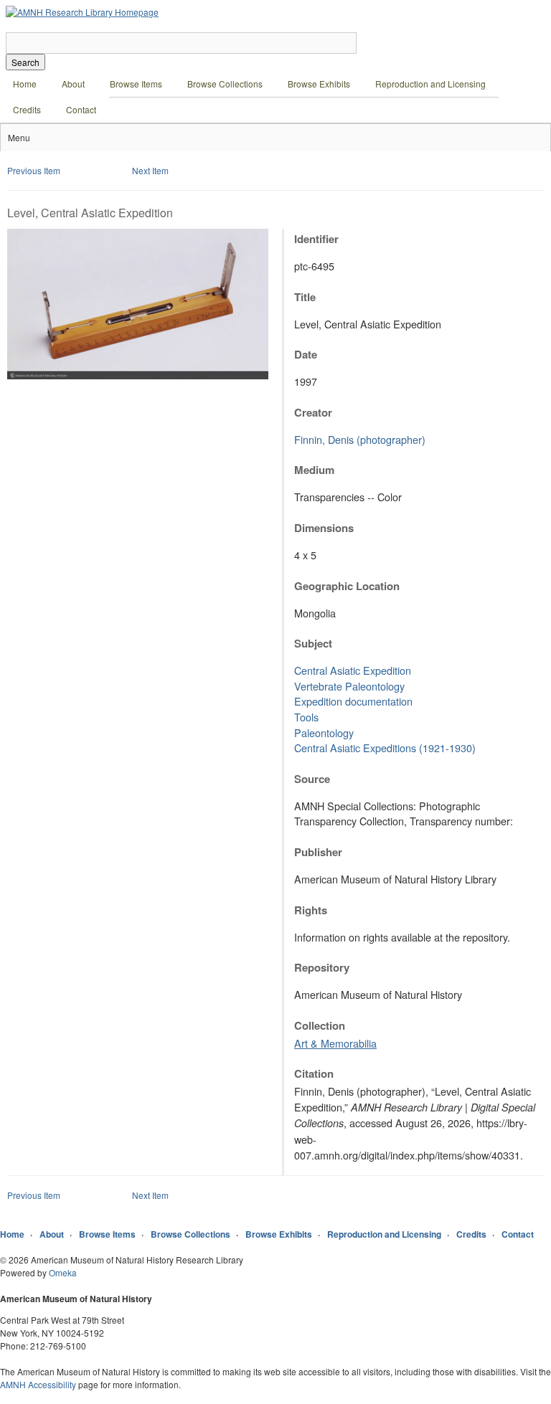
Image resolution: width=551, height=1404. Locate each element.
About (73, 83)
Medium (314, 470)
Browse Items (136, 83)
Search (25, 62)
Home (25, 83)
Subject (313, 643)
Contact (81, 109)
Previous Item (33, 170)
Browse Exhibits (319, 83)
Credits (27, 109)
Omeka (63, 1272)
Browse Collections (225, 83)
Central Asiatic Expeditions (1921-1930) (385, 747)
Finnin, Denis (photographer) (359, 439)
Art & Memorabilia (335, 1042)
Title (305, 297)
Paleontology (324, 732)
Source (312, 779)
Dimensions (324, 528)
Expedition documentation (353, 700)
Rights (310, 910)
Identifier (316, 239)
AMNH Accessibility (38, 1384)
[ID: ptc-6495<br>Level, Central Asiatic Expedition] (137, 375)
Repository (321, 967)
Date (305, 354)
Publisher (318, 852)
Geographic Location (347, 586)
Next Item (150, 170)
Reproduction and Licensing (430, 83)
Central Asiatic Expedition (352, 670)
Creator (313, 412)
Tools (306, 716)
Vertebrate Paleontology (349, 685)
